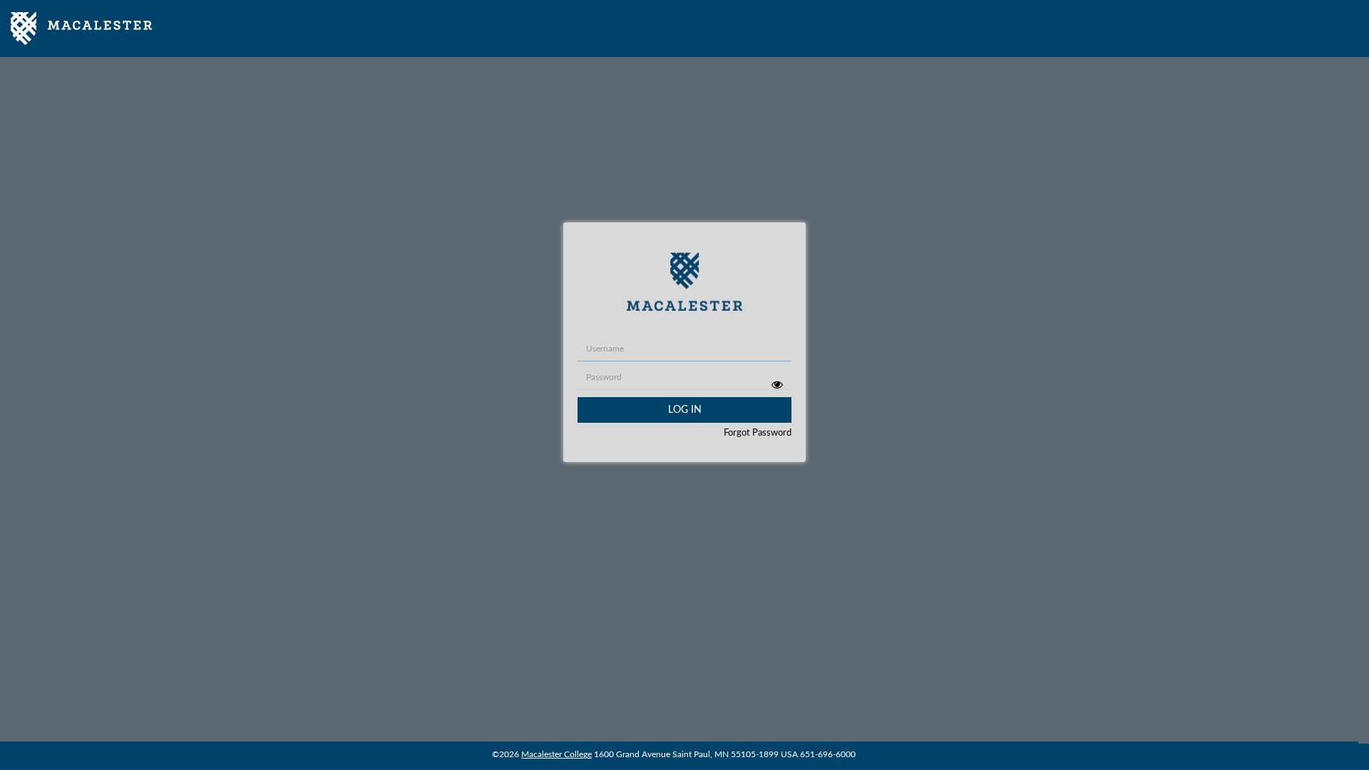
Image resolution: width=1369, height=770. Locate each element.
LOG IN (685, 410)
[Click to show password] (776, 384)
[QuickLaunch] (81, 28)
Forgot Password (757, 433)
